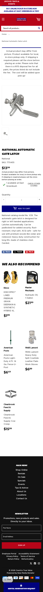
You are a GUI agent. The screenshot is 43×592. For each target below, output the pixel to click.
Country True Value (24, 570)
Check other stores (34, 184)
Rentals (21, 474)
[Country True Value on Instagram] (39, 564)
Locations (21, 495)
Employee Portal (9, 554)
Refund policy (27, 559)
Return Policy (13, 559)
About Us (21, 491)
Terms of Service (27, 556)
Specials (21, 481)
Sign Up (21, 545)
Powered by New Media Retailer (20, 573)
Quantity (6, 195)
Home (4, 34)
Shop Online (21, 470)
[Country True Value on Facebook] (35, 564)
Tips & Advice (21, 488)
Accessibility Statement (29, 554)
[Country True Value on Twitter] (31, 564)
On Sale (21, 477)
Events (21, 484)
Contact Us (21, 499)
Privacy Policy (12, 556)
